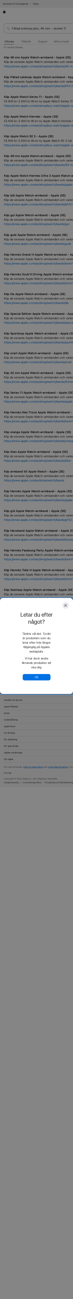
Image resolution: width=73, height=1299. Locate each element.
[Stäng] (65, 605)
